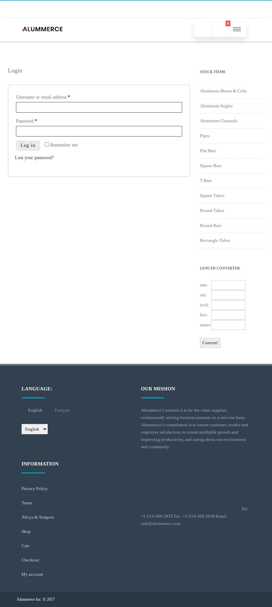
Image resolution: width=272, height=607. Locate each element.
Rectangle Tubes (215, 240)
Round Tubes (212, 210)
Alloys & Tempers (38, 517)
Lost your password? (34, 157)
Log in (28, 145)
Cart (25, 545)
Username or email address (51, 97)
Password (35, 121)
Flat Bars (208, 150)
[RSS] (28, 9)
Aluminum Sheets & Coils (223, 90)
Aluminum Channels (218, 120)
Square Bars (210, 165)
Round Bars (210, 225)
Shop (26, 531)
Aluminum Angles (216, 105)
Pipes (205, 135)
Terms (27, 502)
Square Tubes (212, 195)
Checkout (30, 559)
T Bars (206, 180)
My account (32, 574)
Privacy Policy (35, 488)
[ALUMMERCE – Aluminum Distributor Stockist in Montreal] (42, 39)
